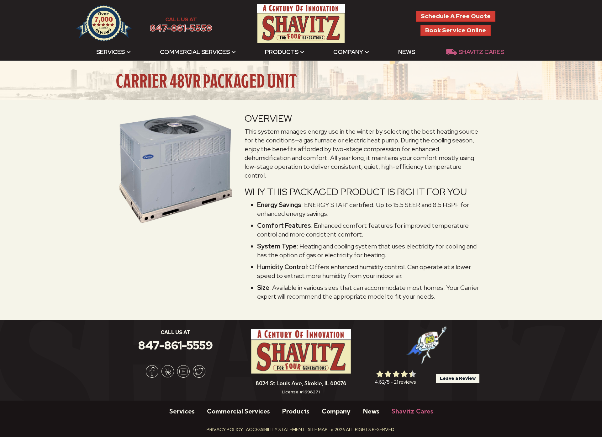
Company (348, 52)
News (406, 52)
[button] (128, 52)
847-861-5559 (181, 28)
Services (110, 52)
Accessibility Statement (275, 429)
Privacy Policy (225, 429)
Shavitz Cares (481, 52)
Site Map (318, 429)
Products (281, 52)
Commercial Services (195, 52)
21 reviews (405, 382)
